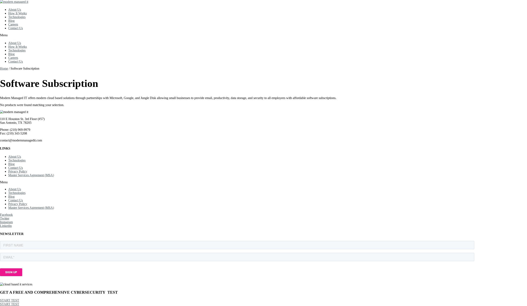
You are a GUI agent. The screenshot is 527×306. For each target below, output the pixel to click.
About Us (14, 9)
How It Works (17, 13)
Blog (11, 20)
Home (4, 68)
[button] (263, 35)
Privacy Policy (17, 171)
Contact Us (15, 28)
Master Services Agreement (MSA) (31, 175)
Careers (13, 24)
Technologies (17, 17)
